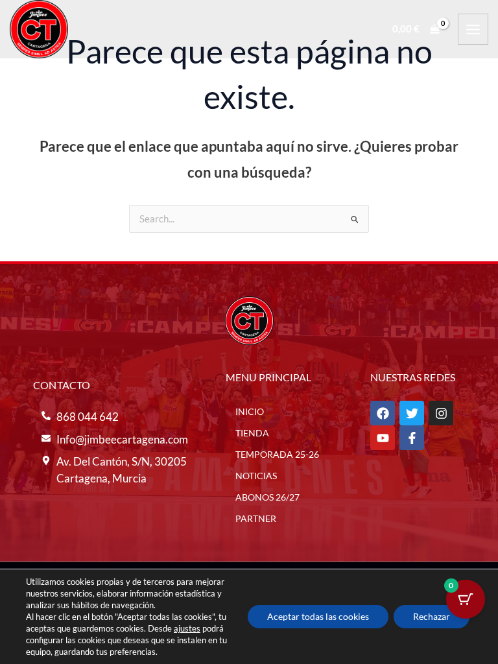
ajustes (187, 628)
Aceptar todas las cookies (318, 616)
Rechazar (431, 616)
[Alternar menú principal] (473, 29)
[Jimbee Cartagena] (39, 29)
